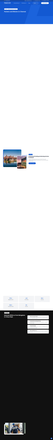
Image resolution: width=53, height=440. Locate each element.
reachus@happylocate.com (29, 0)
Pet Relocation (24, 3)
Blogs (29, 3)
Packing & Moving (16, 3)
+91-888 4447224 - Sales (37, 0)
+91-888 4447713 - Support (46, 0)
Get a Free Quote (32, 163)
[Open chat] (51, 438)
